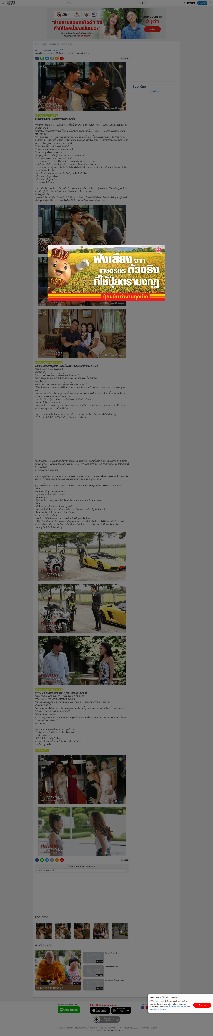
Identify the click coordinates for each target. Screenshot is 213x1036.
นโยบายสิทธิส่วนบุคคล (158, 1009)
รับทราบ (202, 1005)
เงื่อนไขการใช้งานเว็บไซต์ (177, 1006)
